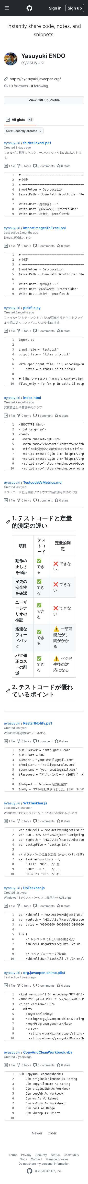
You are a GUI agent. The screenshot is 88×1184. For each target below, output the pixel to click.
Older (52, 1133)
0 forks (26, 166)
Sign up (75, 8)
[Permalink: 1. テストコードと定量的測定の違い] (8, 521)
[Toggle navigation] (7, 8)
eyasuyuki (12, 143)
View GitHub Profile (44, 100)
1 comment (45, 415)
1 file (11, 166)
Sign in (55, 8)
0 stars (65, 166)
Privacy (26, 1155)
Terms (13, 1155)
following (39, 86)
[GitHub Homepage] (30, 1171)
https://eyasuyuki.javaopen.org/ (35, 79)
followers (19, 86)
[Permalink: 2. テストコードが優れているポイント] (8, 690)
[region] (44, 194)
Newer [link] (37, 1133)
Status (55, 1155)
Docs (23, 1159)
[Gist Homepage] (29, 8)
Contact (36, 1159)
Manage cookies (57, 1159)
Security (41, 1155)
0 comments (46, 166)
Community (71, 1155)
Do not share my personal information (44, 1163)
